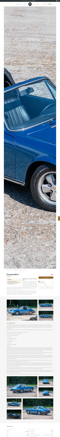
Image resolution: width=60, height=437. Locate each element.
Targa (28, 433)
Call (46, 285)
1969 (28, 429)
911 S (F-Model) (27, 431)
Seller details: (42, 280)
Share (42, 287)
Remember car (46, 277)
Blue (52, 433)
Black (52, 431)
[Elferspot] (30, 4)
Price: (40, 274)
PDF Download (50, 287)
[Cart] (52, 4)
